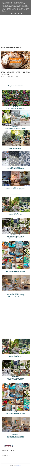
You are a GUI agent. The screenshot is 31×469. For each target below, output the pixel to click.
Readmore (3, 79)
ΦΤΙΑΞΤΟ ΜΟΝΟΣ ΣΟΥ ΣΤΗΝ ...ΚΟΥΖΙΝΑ (9, 70)
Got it (20, 13)
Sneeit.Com (18, 465)
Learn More (13, 13)
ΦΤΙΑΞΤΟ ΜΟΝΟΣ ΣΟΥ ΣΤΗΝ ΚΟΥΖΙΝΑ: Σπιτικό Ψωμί (15, 73)
